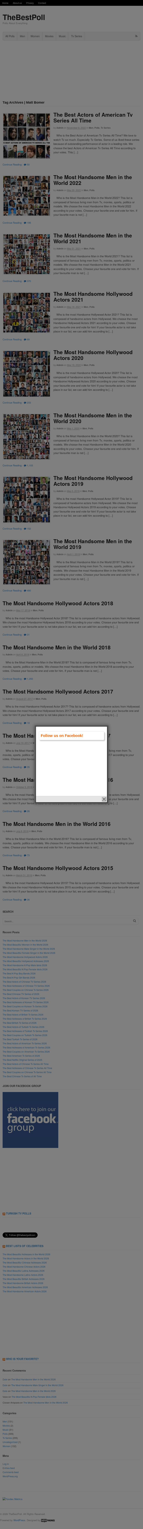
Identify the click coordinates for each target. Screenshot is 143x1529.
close (104, 799)
